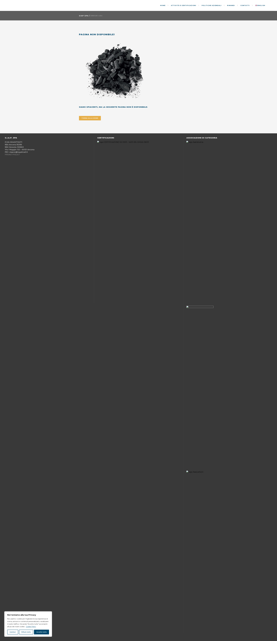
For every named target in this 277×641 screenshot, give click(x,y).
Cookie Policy (31, 627)
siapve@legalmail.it (18, 152)
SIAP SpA (84, 16)
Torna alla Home (90, 118)
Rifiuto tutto (26, 632)
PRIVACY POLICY (12, 155)
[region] (28, 624)
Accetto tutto (41, 632)
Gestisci (13, 632)
